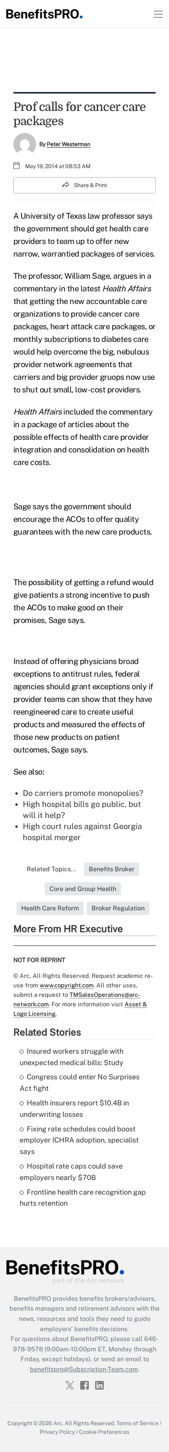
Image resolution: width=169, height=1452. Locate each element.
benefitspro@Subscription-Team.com (84, 1369)
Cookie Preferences (104, 1432)
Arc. (58, 1423)
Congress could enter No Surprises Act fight (80, 1082)
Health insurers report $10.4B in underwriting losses (74, 1108)
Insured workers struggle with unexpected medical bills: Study (71, 1057)
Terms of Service (137, 1423)
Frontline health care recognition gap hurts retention (83, 1198)
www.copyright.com (67, 985)
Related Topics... (51, 869)
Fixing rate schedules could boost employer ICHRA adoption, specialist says (79, 1140)
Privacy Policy (57, 1432)
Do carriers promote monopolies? (83, 793)
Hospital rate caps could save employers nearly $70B (71, 1172)
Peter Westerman (68, 144)
